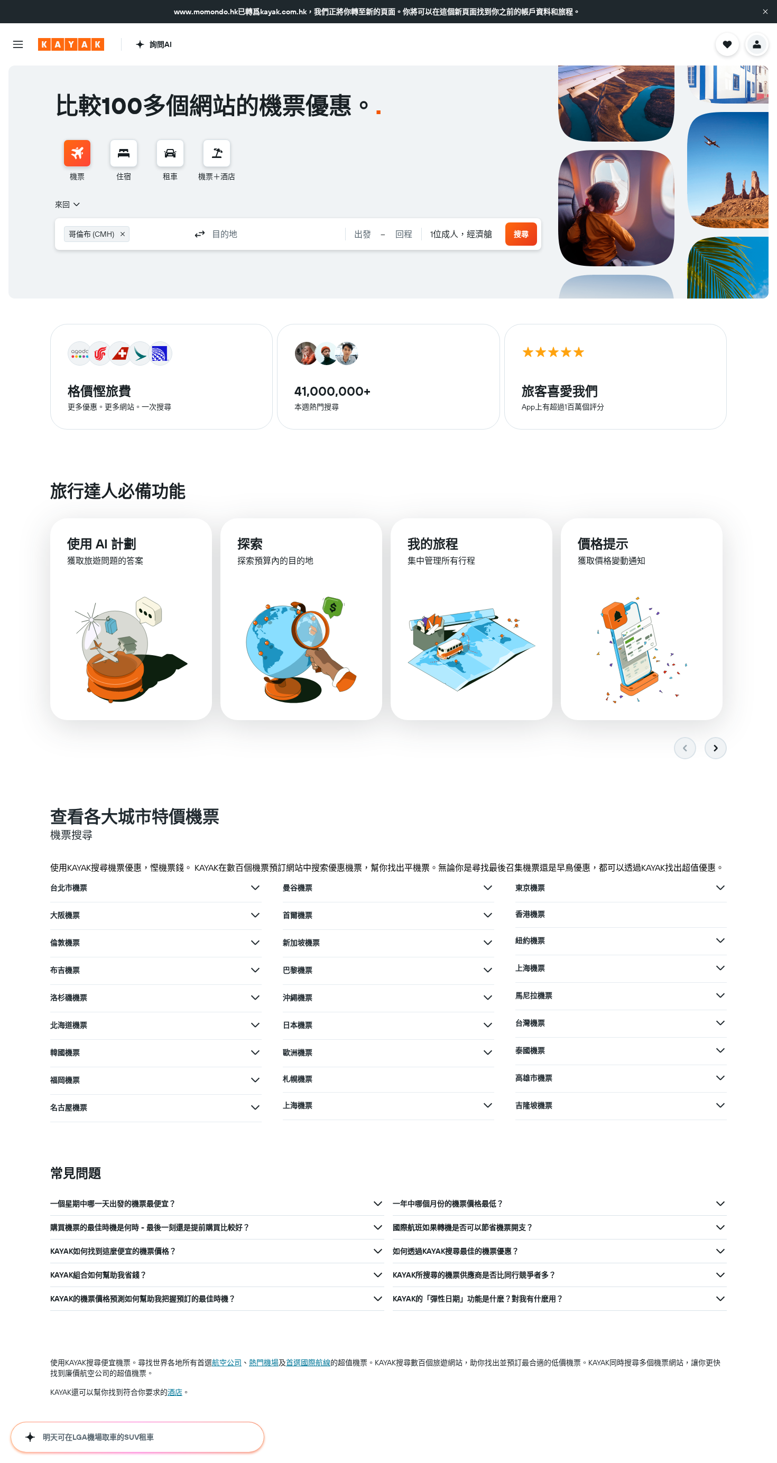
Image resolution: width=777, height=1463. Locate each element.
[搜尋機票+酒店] (216, 153)
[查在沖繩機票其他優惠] (488, 997)
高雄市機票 (533, 1078)
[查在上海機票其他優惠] (488, 1105)
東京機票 (530, 887)
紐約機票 (530, 940)
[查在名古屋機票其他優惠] (255, 1107)
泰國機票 (530, 1050)
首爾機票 (297, 915)
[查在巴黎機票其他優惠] (488, 970)
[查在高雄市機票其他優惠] (720, 1077)
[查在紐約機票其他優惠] (720, 940)
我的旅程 (433, 544)
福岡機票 (65, 1080)
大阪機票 (65, 915)
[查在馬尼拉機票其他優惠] (720, 995)
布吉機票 (65, 970)
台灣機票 (530, 1023)
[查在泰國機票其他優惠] (720, 1050)
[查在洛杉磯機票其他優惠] (255, 997)
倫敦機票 (65, 942)
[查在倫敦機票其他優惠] (255, 942)
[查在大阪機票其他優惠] (255, 915)
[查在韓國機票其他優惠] (255, 1052)
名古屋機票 (68, 1107)
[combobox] (68, 204)
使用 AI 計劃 (101, 544)
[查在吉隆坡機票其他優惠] (720, 1105)
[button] (765, 11)
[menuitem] (77, 160)
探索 (250, 544)
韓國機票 (65, 1052)
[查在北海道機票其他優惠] (255, 1025)
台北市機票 (68, 887)
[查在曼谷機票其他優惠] (488, 887)
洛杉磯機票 (68, 997)
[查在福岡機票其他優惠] (255, 1080)
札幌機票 (297, 1079)
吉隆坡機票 (533, 1105)
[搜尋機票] (77, 153)
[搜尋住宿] (123, 153)
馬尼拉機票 (533, 995)
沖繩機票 (297, 997)
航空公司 (227, 1362)
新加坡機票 (301, 942)
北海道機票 (68, 1025)
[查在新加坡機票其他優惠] (488, 942)
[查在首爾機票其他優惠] (488, 915)
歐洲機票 (297, 1052)
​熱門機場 (264, 1362)
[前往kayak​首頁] (71, 44)
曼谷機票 (297, 887)
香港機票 (530, 914)
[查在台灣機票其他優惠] (720, 1023)
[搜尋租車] (170, 153)
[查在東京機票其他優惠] (720, 887)
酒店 (175, 1392)
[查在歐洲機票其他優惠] (488, 1052)
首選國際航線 (308, 1362)
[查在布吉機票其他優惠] (255, 970)
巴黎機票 (297, 970)
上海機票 (297, 1105)
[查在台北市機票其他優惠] (255, 887)
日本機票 (297, 1025)
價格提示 (603, 544)
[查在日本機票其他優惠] (488, 1025)
